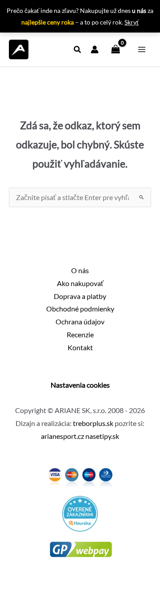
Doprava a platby (80, 296)
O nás (80, 270)
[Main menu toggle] (141, 49)
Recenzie (80, 335)
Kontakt (80, 348)
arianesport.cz (62, 436)
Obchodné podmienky (80, 309)
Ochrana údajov (80, 322)
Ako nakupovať (80, 283)
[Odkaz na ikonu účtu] (95, 49)
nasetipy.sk (102, 436)
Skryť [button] (131, 22)
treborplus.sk (93, 423)
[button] (78, 50)
